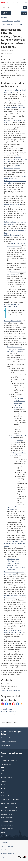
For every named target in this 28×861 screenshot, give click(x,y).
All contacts (4, 757)
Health (3, 788)
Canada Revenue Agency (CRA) (11, 21)
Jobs (2, 770)
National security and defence (10, 799)
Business (3, 781)
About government (6, 764)
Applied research (19, 401)
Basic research (18, 399)
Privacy (3, 857)
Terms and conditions (7, 853)
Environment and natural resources (11, 796)
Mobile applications (7, 846)
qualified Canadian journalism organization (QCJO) (15, 159)
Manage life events (6, 836)
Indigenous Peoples (7, 825)
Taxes (2, 792)
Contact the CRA (6, 738)
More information (7, 709)
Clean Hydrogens (13, 559)
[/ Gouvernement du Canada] (10, 2)
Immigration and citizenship (9, 774)
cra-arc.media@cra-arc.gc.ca (10, 690)
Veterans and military (7, 829)
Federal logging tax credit (12, 205)
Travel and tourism (6, 777)
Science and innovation (8, 821)
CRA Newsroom (7, 24)
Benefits (3, 785)
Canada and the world (7, 814)
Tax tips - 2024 (17, 24)
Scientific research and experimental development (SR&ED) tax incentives (16, 349)
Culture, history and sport (8, 803)
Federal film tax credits (11, 235)
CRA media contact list (8, 711)
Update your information (8, 741)
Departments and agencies (9, 760)
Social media (5, 843)
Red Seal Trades (18, 541)
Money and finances (7, 818)
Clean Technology (13, 561)
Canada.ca (4, 17)
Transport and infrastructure (9, 810)
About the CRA (5, 745)
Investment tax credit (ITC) (13, 321)
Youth (3, 832)
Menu (5, 13)
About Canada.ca (6, 850)
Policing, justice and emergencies (11, 807)
